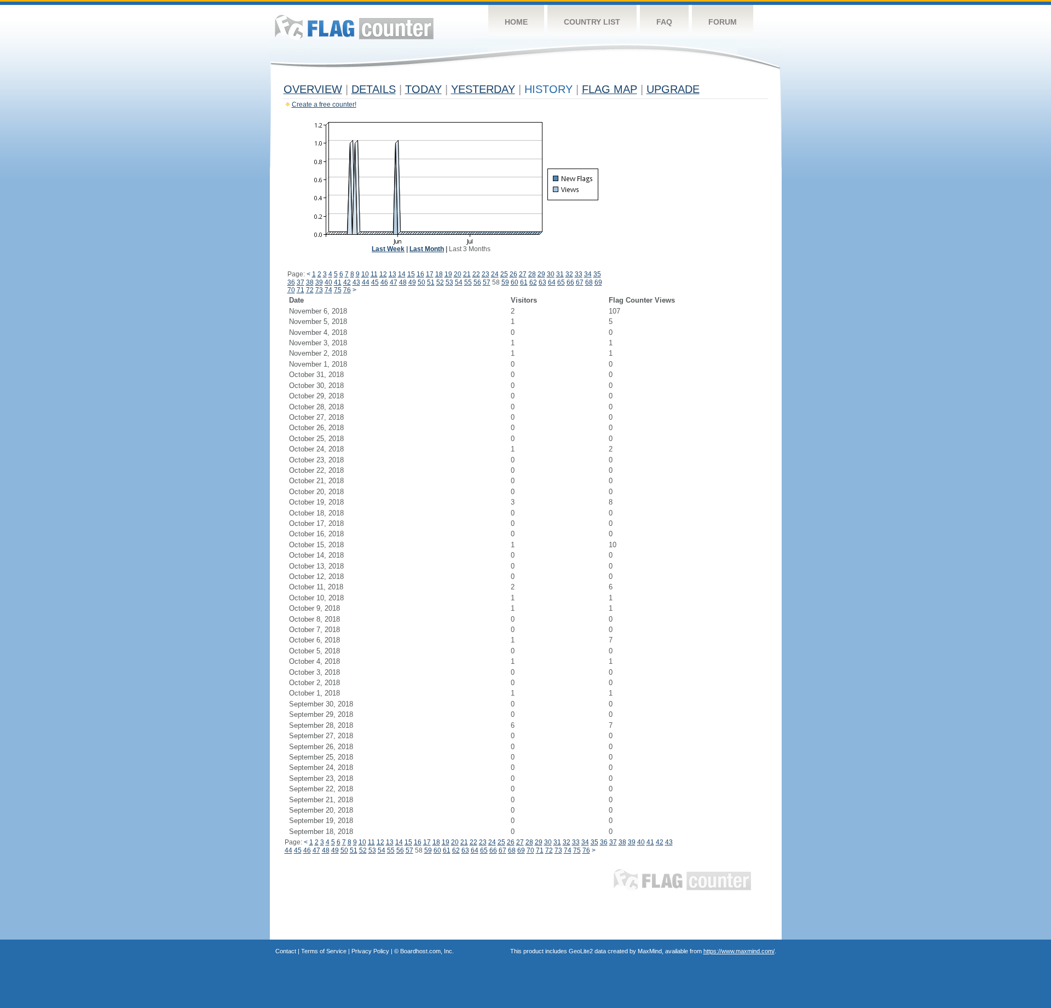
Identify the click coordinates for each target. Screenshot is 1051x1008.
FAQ (664, 22)
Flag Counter (354, 27)
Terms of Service (324, 951)
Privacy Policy (370, 951)
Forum (722, 22)
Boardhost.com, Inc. (427, 951)
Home (516, 22)
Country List (592, 22)
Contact (285, 951)
